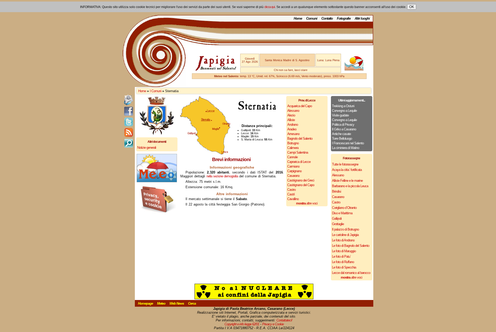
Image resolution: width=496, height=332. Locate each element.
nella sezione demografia (222, 176)
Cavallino (293, 199)
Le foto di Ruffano (343, 262)
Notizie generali (146, 147)
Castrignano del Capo (300, 185)
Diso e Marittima (342, 213)
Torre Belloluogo (342, 138)
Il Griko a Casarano (344, 129)
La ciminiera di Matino (345, 148)
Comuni (311, 18)
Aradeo (291, 129)
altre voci (306, 203)
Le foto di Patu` (341, 256)
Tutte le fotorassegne (345, 164)
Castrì (291, 194)
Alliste (291, 120)
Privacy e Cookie (273, 324)
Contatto (327, 18)
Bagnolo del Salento (299, 138)
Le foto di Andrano (343, 240)
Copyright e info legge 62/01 (241, 324)
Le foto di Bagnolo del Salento (350, 246)
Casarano (293, 176)
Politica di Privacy (343, 125)
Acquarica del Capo (299, 106)
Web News (176, 303)
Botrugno (293, 143)
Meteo (161, 303)
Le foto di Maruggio (344, 251)
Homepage (145, 303)
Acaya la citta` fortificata (347, 170)
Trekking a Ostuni (343, 106)
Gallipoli (337, 218)
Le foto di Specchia (344, 267)
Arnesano (293, 134)
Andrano (292, 125)
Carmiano (293, 166)
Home (298, 18)
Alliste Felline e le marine (347, 181)
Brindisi (336, 191)
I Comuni (155, 91)
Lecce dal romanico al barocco (351, 273)
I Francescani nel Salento (348, 143)
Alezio (291, 115)
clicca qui (269, 7)
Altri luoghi (362, 18)
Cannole (292, 157)
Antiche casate (341, 134)
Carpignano (294, 171)
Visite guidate (340, 115)
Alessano (293, 111)
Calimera (292, 148)
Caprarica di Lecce (299, 162)
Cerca (192, 303)
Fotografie (344, 18)
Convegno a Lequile (344, 111)
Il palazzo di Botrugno (345, 229)
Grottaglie (338, 224)
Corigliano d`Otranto (344, 208)
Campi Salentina (297, 152)
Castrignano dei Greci (300, 180)
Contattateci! (284, 320)
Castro (291, 190)
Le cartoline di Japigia (345, 235)
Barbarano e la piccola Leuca (350, 186)
